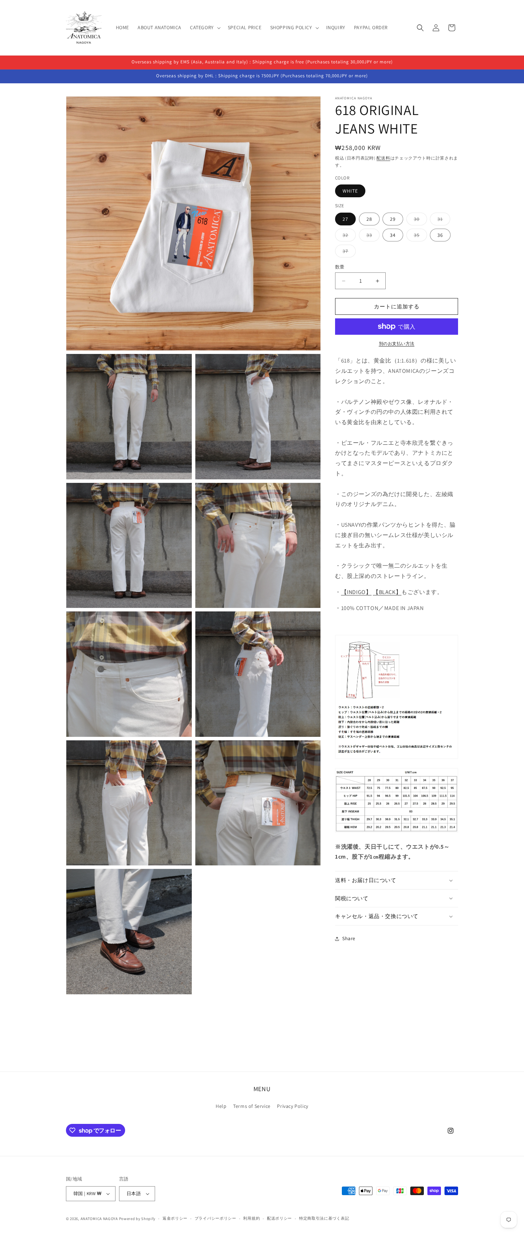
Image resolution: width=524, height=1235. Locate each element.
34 (393, 235)
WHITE (350, 191)
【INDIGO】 (356, 592)
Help (221, 1106)
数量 (340, 267)
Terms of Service (252, 1106)
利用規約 (251, 1218)
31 (442, 220)
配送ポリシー (279, 1218)
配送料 (383, 158)
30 (419, 220)
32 (348, 236)
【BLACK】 (387, 592)
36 (440, 235)
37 (348, 252)
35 (419, 236)
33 (371, 236)
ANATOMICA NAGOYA (99, 1218)
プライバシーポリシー (215, 1218)
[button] (205, 27)
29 (393, 219)
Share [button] (348, 938)
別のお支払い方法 (397, 343)
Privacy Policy (292, 1106)
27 (345, 219)
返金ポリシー (175, 1218)
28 (369, 219)
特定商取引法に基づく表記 (324, 1218)
